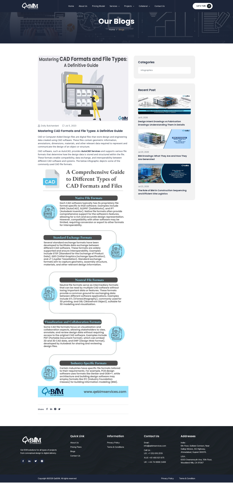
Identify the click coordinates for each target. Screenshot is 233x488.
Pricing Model (98, 6)
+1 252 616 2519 (155, 453)
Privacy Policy (113, 442)
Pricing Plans (76, 447)
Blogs (72, 451)
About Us (83, 6)
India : (183, 442)
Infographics (147, 70)
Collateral (143, 6)
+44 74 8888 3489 (157, 462)
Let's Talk (201, 5)
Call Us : (147, 450)
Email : (147, 442)
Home (71, 6)
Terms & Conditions (115, 447)
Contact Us (160, 6)
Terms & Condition (187, 478)
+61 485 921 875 (156, 457)
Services (113, 6)
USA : (183, 456)
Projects (128, 6)
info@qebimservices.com (155, 446)
